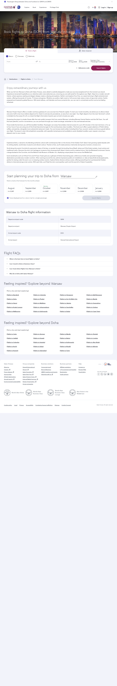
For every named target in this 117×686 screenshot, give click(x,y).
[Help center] (88, 7)
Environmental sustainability (12, 381)
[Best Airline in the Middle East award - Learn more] (72, 392)
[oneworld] (18, 7)
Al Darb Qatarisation (10, 377)
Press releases (8, 372)
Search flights (96, 198)
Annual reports (8, 379)
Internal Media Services (29, 379)
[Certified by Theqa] (104, 365)
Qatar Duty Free (27, 374)
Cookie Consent (66, 405)
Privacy (21, 405)
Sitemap (57, 405)
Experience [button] (43, 7)
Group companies (28, 364)
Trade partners (64, 374)
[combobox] (77, 176)
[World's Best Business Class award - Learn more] (29, 392)
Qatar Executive (27, 372)
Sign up (110, 7)
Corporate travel (46, 367)
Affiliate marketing (65, 367)
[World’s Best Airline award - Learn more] (7, 392)
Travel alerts (82, 372)
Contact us (82, 367)
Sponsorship (7, 374)
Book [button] (34, 7)
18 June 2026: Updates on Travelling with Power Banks (24, 1)
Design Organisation (29, 381)
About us (6, 367)
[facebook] (98, 374)
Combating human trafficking (44, 405)
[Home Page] (5, 79)
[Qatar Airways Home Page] (10, 7)
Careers (6, 369)
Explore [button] (26, 7)
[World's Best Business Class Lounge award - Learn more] (50, 392)
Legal (15, 405)
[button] (59, 259)
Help (80, 364)
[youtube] (108, 374)
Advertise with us (46, 374)
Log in (103, 7)
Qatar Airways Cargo (29, 377)
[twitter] (101, 374)
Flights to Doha (26, 79)
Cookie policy (8, 405)
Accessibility (29, 405)
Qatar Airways (8, 364)
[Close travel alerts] (112, 2)
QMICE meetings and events (49, 372)
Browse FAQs (82, 369)
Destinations (13, 79)
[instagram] (111, 374)
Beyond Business (46, 369)
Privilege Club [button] (54, 7)
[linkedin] (105, 374)
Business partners (66, 364)
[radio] (15, 188)
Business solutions (47, 364)
